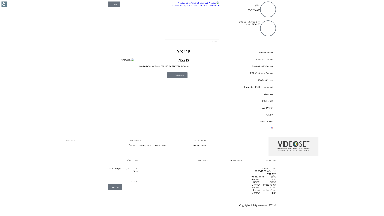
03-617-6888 (236, 184)
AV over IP (267, 107)
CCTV (269, 114)
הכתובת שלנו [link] (135, 140)
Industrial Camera (264, 59)
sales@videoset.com (75, 145)
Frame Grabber (266, 52)
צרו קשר (238, 168)
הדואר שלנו (71, 140)
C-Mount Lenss (265, 80)
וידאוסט (269, 42)
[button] (135, 197)
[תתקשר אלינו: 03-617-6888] (268, 9)
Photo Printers (266, 121)
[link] (192, 5)
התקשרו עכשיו (200, 140)
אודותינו (256, 42)
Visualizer (268, 94)
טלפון (257, 5)
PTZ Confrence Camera (261, 73)
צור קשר (242, 42)
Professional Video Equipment (258, 87)
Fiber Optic (267, 101)
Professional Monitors (262, 66)
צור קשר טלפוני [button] (234, 178)
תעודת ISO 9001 (200, 173)
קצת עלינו (203, 168)
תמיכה (239, 173)
